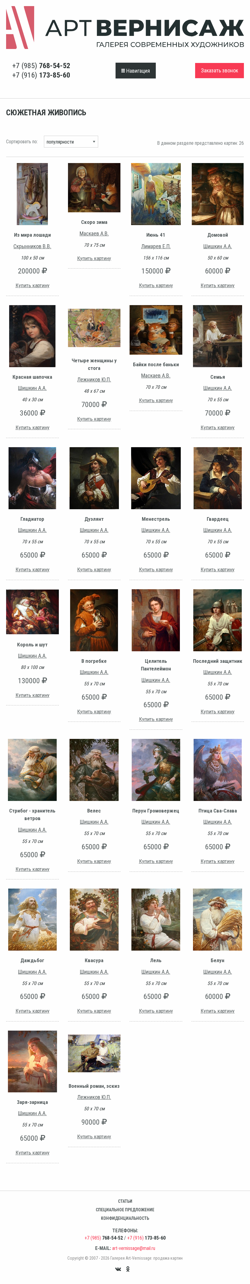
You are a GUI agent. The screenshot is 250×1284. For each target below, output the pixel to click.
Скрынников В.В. (32, 246)
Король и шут (32, 645)
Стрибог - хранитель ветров (32, 815)
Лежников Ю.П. (94, 379)
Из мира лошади (32, 235)
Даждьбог (32, 960)
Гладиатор (32, 519)
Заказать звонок (219, 70)
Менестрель (156, 519)
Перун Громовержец (155, 811)
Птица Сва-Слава (217, 811)
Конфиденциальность (125, 1218)
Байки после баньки (156, 364)
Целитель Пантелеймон (156, 665)
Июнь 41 (155, 235)
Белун (217, 960)
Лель (156, 960)
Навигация (137, 71)
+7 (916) (41, 75)
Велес (94, 811)
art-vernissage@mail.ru (133, 1248)
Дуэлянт (94, 519)
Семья (217, 377)
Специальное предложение (125, 1209)
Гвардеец (218, 519)
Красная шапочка (32, 377)
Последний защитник (217, 661)
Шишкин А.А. (217, 246)
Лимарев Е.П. (156, 246)
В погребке (94, 661)
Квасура (94, 960)
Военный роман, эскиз (94, 1086)
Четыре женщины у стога (94, 364)
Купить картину (32, 285)
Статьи (125, 1201)
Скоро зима (94, 222)
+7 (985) (41, 65)
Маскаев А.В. (94, 233)
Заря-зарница (32, 1102)
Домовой (217, 235)
